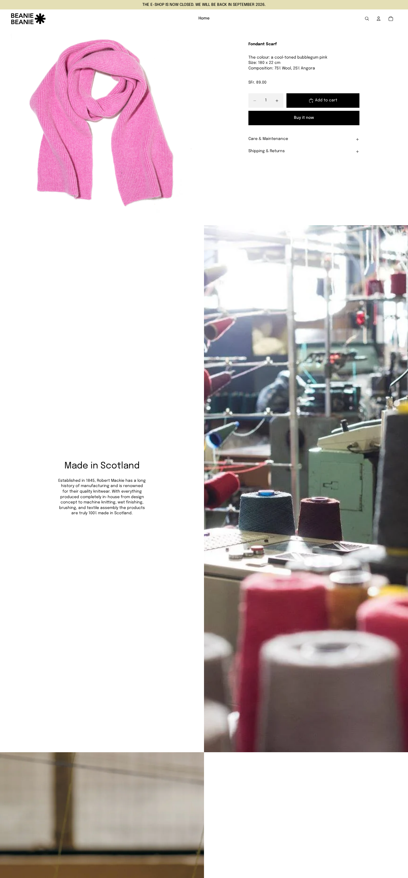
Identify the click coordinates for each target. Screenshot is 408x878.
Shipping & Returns (266, 151)
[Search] (367, 18)
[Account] (378, 18)
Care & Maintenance (268, 139)
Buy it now (304, 118)
